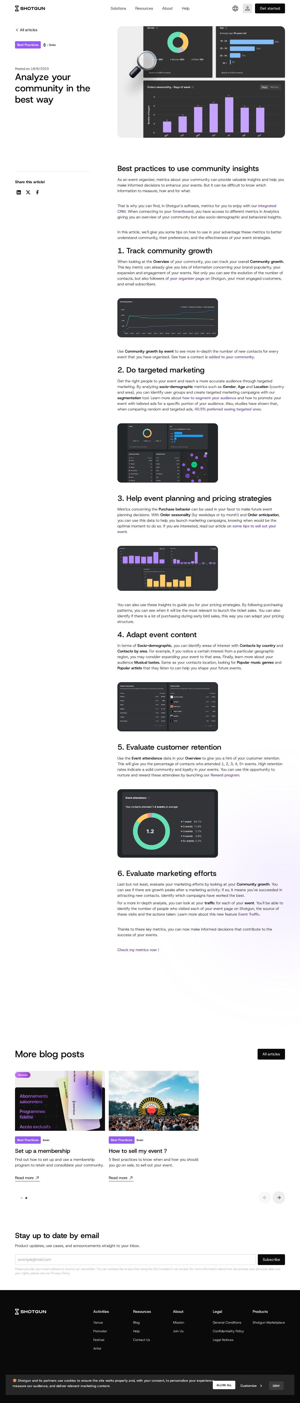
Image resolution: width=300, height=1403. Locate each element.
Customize (248, 1386)
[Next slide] (279, 1197)
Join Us (178, 1331)
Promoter (100, 1331)
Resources (144, 8)
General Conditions (227, 1322)
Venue (98, 1322)
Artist (97, 1348)
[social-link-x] (28, 192)
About (167, 8)
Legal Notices (223, 1340)
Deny (276, 1386)
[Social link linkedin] (18, 192)
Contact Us (141, 1340)
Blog (136, 1322)
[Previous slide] (265, 1197)
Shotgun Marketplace (269, 1322)
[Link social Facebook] (37, 192)
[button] (118, 8)
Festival (98, 1340)
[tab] (21, 1198)
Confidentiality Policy (228, 1331)
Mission (178, 1322)
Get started (270, 8)
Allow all (224, 1385)
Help (186, 8)
